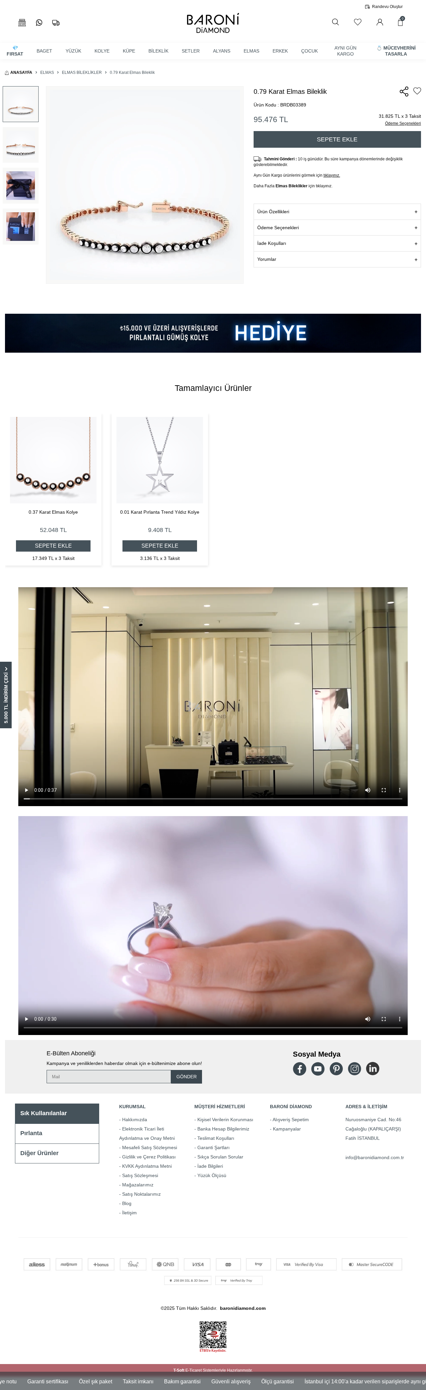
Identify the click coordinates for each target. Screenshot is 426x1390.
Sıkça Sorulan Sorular (220, 1156)
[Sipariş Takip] (56, 23)
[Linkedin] (372, 1068)
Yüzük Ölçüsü (211, 1175)
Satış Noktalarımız (141, 1194)
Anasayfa (21, 72)
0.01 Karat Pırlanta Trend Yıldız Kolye (159, 512)
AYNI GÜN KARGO (345, 51)
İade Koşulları (271, 243)
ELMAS (251, 51)
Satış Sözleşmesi (140, 1175)
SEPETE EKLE (53, 546)
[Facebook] (299, 1069)
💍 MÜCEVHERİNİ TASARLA (396, 51)
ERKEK (280, 51)
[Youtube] (317, 1069)
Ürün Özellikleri (273, 211)
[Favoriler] (357, 22)
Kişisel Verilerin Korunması (225, 1119)
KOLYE (102, 51)
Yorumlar (266, 259)
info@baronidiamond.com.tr (374, 1157)
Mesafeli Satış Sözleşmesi (149, 1147)
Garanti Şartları (213, 1147)
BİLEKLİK (158, 51)
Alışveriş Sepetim (291, 1119)
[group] (144, 185)
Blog (126, 1203)
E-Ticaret (193, 1370)
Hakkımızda (134, 1119)
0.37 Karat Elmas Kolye (53, 512)
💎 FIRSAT (15, 51)
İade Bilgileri (210, 1166)
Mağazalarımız (137, 1184)
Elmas (47, 72)
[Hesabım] (379, 22)
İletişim (129, 1212)
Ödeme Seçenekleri (403, 123)
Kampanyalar (287, 1128)
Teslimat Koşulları (215, 1138)
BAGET (44, 51)
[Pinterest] (336, 1068)
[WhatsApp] (39, 23)
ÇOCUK (309, 51)
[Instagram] (354, 1068)
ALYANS (221, 51)
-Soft (179, 1370)
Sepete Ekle (337, 139)
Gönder (186, 1076)
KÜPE (129, 51)
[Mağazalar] (22, 23)
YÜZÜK (73, 51)
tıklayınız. (331, 175)
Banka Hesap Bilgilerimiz (223, 1128)
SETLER (191, 51)
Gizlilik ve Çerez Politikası (149, 1156)
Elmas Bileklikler (82, 72)
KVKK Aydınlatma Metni (147, 1166)
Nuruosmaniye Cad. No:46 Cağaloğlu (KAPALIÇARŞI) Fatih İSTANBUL (373, 1129)
